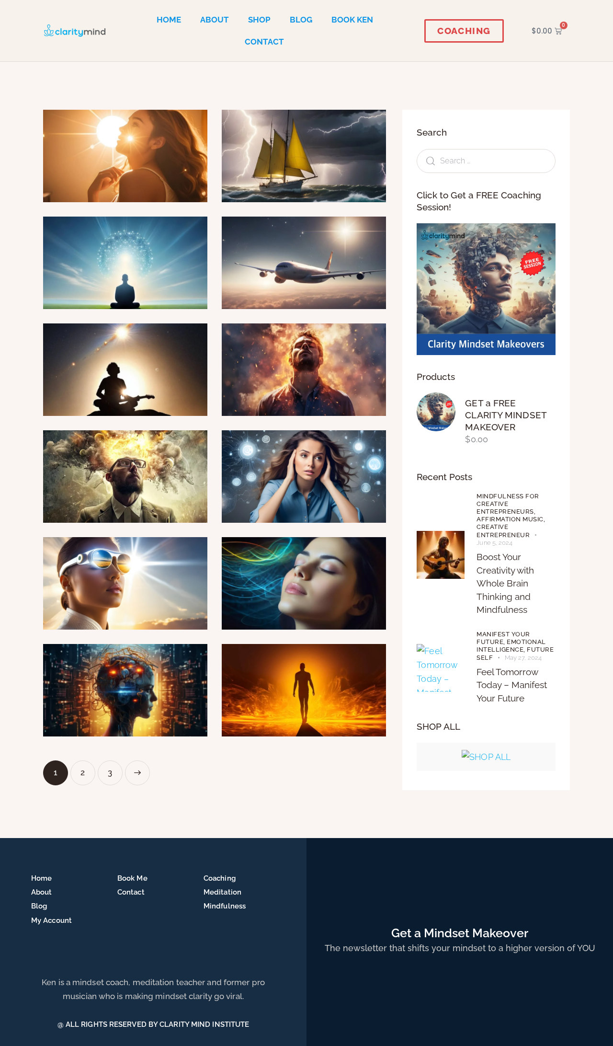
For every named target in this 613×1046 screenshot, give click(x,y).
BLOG (301, 19)
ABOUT (214, 19)
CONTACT (264, 41)
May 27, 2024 (523, 657)
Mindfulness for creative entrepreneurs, (508, 504)
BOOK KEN (352, 19)
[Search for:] (486, 160)
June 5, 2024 (494, 542)
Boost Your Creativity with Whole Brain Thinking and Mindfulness (505, 583)
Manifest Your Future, (503, 638)
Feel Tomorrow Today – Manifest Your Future (512, 685)
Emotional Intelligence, (511, 645)
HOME (169, 19)
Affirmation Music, (511, 519)
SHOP (259, 19)
